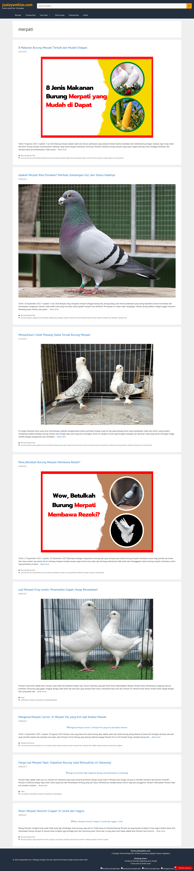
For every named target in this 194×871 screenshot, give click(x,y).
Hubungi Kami (74, 15)
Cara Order (44, 15)
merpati (62, 158)
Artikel (85, 15)
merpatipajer (57, 794)
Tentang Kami (30, 15)
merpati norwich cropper (100, 839)
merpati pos (113, 745)
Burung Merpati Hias (28, 155)
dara (54, 745)
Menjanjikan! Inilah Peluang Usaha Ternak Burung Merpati (54, 335)
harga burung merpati (75, 445)
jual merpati (59, 839)
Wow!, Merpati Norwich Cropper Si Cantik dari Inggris (51, 811)
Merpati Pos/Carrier (27, 743)
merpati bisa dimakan (110, 318)
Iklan (22, 697)
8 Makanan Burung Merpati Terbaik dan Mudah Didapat (52, 47)
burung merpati (35, 158)
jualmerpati (25, 700)
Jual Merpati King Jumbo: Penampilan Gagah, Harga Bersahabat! (58, 589)
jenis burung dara (89, 445)
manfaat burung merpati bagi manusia (82, 318)
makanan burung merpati (50, 158)
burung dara (25, 158)
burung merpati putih (28, 445)
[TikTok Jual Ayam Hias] (151, 868)
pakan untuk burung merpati (92, 158)
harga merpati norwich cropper (43, 839)
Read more (62, 149)
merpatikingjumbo (50, 700)
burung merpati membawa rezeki (53, 572)
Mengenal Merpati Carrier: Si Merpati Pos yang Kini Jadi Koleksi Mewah (62, 717)
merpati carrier (68, 745)
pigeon (120, 745)
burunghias (25, 794)
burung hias (25, 572)
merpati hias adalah (89, 745)
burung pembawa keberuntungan (77, 572)
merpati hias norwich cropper (80, 839)
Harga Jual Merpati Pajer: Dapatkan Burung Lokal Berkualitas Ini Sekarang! (64, 762)
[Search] (189, 6)
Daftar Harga (59, 15)
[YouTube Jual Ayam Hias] (110, 868)
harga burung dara (60, 445)
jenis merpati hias (102, 445)
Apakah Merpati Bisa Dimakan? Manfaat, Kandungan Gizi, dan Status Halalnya (66, 175)
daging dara (53, 318)
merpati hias (122, 318)
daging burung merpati (41, 318)
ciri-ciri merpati (47, 745)
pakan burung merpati (74, 158)
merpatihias (40, 700)
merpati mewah (102, 745)
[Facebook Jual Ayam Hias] (131, 868)
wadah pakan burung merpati (113, 158)
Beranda (18, 15)
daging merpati (63, 318)
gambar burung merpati (45, 445)
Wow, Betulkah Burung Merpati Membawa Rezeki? (49, 462)
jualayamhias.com (17, 4)
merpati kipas (147, 445)
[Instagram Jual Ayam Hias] (171, 868)
